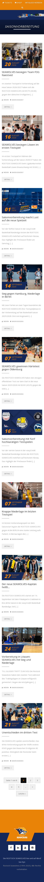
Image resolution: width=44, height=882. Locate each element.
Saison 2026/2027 (17, 100)
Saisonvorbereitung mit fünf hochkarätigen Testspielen (18, 440)
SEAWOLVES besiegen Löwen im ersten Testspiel (20, 146)
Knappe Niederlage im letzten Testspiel (19, 513)
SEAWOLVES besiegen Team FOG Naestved (20, 73)
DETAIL (7, 107)
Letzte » (22, 793)
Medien (6, 100)
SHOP (19, 2)
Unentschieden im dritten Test (19, 732)
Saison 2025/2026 (17, 321)
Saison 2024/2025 (17, 539)
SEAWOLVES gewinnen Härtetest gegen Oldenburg (20, 368)
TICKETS (8, 2)
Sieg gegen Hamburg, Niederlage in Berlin (21, 295)
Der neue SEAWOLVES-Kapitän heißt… (19, 585)
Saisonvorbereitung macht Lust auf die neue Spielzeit (20, 219)
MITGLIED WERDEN (33, 2)
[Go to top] (22, 832)
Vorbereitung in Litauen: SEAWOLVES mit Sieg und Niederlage (16, 659)
